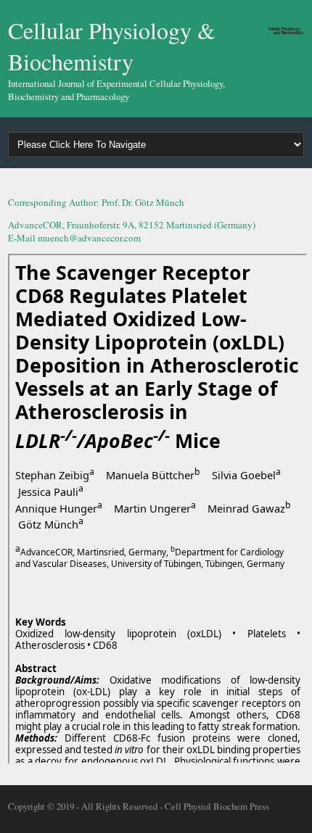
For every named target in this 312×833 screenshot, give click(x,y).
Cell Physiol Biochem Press (217, 806)
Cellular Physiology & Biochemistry (111, 45)
